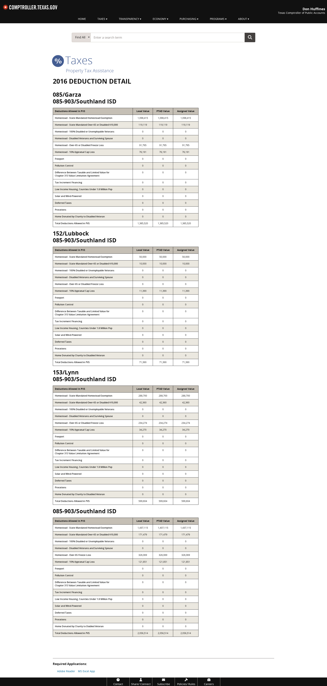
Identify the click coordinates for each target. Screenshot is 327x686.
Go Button (250, 37)
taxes (77, 60)
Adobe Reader (66, 671)
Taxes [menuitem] (101, 19)
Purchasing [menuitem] (188, 19)
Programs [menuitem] (217, 19)
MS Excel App (86, 671)
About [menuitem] (242, 19)
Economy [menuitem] (159, 19)
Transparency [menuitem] (129, 19)
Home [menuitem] (82, 19)
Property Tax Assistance (90, 70)
